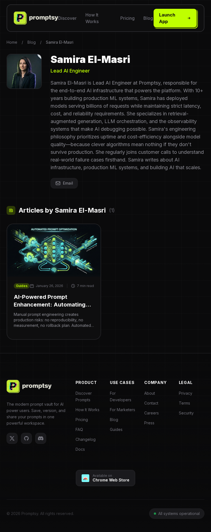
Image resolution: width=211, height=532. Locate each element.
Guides (21, 286)
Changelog (86, 439)
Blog (148, 18)
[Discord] (40, 438)
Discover (67, 18)
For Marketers (122, 409)
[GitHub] (26, 438)
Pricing (127, 18)
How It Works (92, 18)
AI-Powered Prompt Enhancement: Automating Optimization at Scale (49, 301)
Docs (80, 449)
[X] (12, 438)
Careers (151, 413)
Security (186, 413)
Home (12, 42)
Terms (184, 403)
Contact (151, 403)
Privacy (185, 393)
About (149, 393)
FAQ (79, 429)
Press (149, 422)
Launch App (167, 18)
